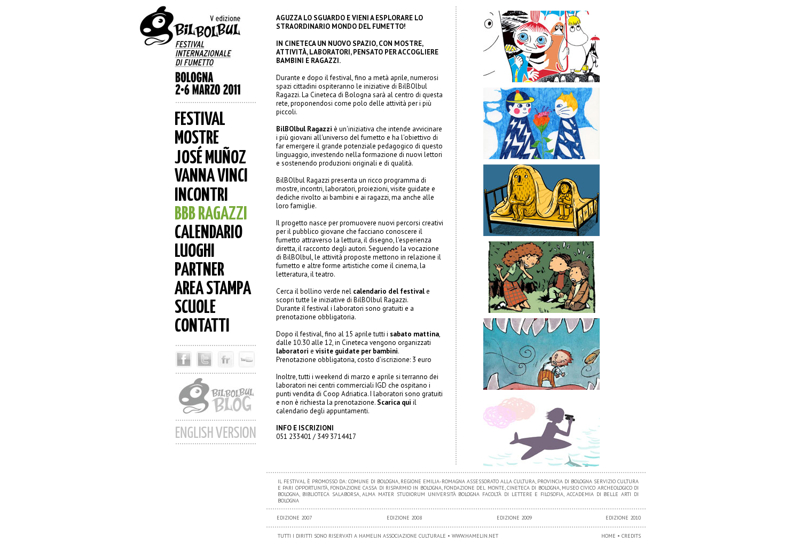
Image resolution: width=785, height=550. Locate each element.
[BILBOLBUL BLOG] (215, 416)
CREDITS (631, 535)
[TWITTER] (204, 369)
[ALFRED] (544, 354)
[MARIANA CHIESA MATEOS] (544, 431)
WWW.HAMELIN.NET (475, 535)
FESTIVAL (200, 120)
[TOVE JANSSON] (544, 46)
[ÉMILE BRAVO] (544, 277)
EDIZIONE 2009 (514, 517)
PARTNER (199, 270)
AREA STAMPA (213, 289)
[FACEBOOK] (182, 369)
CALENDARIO (208, 233)
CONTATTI (202, 326)
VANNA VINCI (211, 176)
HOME (608, 535)
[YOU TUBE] (248, 369)
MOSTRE (197, 138)
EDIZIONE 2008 (404, 517)
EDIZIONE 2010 (623, 517)
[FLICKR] (225, 369)
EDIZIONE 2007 (294, 517)
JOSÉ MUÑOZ (210, 158)
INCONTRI (201, 196)
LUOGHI (195, 252)
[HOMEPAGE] (200, 53)
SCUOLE (195, 308)
